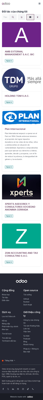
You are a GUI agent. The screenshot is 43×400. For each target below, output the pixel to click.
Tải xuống (27, 295)
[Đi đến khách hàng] (21, 34)
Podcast (26, 339)
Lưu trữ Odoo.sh (8, 316)
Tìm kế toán (7, 334)
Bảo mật (26, 352)
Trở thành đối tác (9, 341)
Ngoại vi (9, 61)
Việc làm (26, 331)
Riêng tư (35, 349)
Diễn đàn (5, 300)
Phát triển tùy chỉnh (10, 326)
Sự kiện (26, 336)
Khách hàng (28, 344)
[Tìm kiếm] (13, 17)
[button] (39, 3)
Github (26, 299)
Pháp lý (26, 349)
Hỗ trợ (4, 321)
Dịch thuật (27, 305)
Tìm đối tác (6, 338)
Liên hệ (26, 329)
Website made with (18, 397)
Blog (25, 342)
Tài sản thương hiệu (31, 326)
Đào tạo (5, 329)
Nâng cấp (6, 324)
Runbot (26, 302)
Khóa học (6, 295)
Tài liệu (5, 297)
